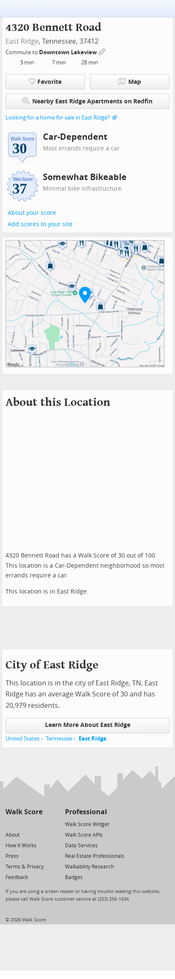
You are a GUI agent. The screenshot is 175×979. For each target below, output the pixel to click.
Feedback (17, 877)
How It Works (21, 846)
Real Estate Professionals (94, 856)
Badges (74, 877)
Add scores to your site (40, 224)
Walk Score (24, 812)
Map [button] (134, 82)
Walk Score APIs (84, 835)
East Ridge (22, 41)
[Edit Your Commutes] (102, 51)
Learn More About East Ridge (87, 725)
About (13, 835)
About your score (32, 212)
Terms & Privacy (25, 867)
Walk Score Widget (87, 824)
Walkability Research (89, 867)
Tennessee (59, 738)
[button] (85, 295)
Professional (86, 812)
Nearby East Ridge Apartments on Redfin (92, 101)
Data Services (81, 846)
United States (23, 738)
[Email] (37, 824)
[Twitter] (10, 824)
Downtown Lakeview (68, 52)
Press (12, 856)
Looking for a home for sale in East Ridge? (58, 117)
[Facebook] (23, 824)
